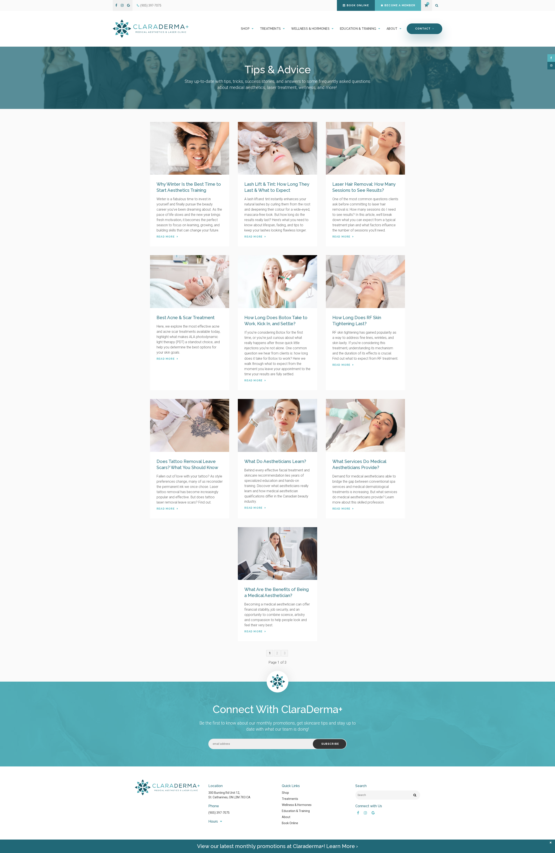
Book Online (358, 5)
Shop (285, 792)
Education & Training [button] (358, 28)
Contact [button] (423, 28)
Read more (166, 236)
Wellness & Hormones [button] (310, 28)
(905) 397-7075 (150, 5)
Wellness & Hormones (297, 805)
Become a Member (399, 5)
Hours (213, 821)
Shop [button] (245, 28)
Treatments (290, 799)
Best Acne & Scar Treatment (186, 317)
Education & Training (296, 811)
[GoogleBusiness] (128, 5)
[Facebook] (116, 5)
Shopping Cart (426, 5)
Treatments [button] (270, 28)
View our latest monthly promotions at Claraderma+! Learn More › (277, 846)
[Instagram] (122, 5)
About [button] (392, 28)
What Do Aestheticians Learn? (275, 461)
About (286, 817)
